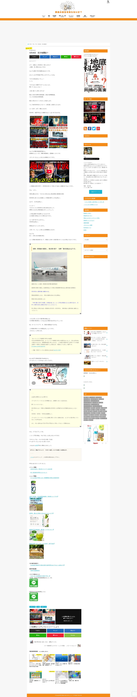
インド (101, 399)
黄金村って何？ (87, 213)
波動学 (91, 414)
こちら (32, 457)
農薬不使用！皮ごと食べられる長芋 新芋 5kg (41, 543)
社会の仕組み (94, 416)
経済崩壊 (102, 416)
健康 (92, 409)
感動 (98, 413)
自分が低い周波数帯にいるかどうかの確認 (98, 332)
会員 (36, 445)
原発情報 (78, 16)
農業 (86, 418)
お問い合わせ (92, 16)
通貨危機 (91, 418)
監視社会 (87, 416)
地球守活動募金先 (35, 570)
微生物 (93, 413)
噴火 (95, 411)
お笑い (86, 397)
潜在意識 (103, 414)
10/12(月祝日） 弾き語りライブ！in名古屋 (41, 469)
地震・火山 (44, 606)
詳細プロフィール (95, 191)
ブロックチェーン (97, 406)
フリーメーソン (88, 406)
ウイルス (87, 400)
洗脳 (97, 414)
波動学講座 (86, 222)
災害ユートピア (97, 361)
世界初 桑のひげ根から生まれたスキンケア (40, 513)
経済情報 (54, 16)
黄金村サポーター (88, 215)
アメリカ (92, 397)
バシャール (87, 404)
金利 (97, 418)
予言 (98, 407)
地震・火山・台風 (62, 16)
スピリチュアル (95, 400)
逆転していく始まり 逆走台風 (98, 356)
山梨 (104, 411)
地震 (100, 411)
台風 (90, 411)
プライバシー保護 (88, 225)
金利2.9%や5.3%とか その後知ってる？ (98, 351)
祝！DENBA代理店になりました (39, 472)
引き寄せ (87, 413)
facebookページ (87, 227)
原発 (85, 411)
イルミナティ (94, 399)
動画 (97, 409)
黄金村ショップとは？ (89, 220)
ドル (101, 402)
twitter (85, 230)
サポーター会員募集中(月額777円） (40, 576)
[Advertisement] (68, 32)
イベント (43, 16)
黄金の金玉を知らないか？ (67, 695)
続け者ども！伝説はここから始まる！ (69, 19)
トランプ (95, 402)
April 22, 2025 (57, 350)
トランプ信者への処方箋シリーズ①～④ (94, 202)
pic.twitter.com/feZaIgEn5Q (38, 346)
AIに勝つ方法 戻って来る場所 (98, 345)
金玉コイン (103, 418)
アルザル (98, 397)
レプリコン (87, 407)
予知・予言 (33, 606)
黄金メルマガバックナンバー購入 (92, 218)
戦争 (103, 413)
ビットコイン (95, 404)
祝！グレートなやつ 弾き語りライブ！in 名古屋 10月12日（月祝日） (98, 339)
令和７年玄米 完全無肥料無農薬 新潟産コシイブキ (43, 496)
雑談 (49, 16)
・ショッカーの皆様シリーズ (91, 204)
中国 (93, 407)
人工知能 (104, 407)
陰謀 (85, 16)
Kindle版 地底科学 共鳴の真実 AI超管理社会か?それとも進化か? (47, 565)
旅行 (86, 414)
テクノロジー (71, 16)
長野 (86, 420)
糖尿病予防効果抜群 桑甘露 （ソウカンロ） (41, 529)
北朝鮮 (102, 409)
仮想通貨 (87, 409)
